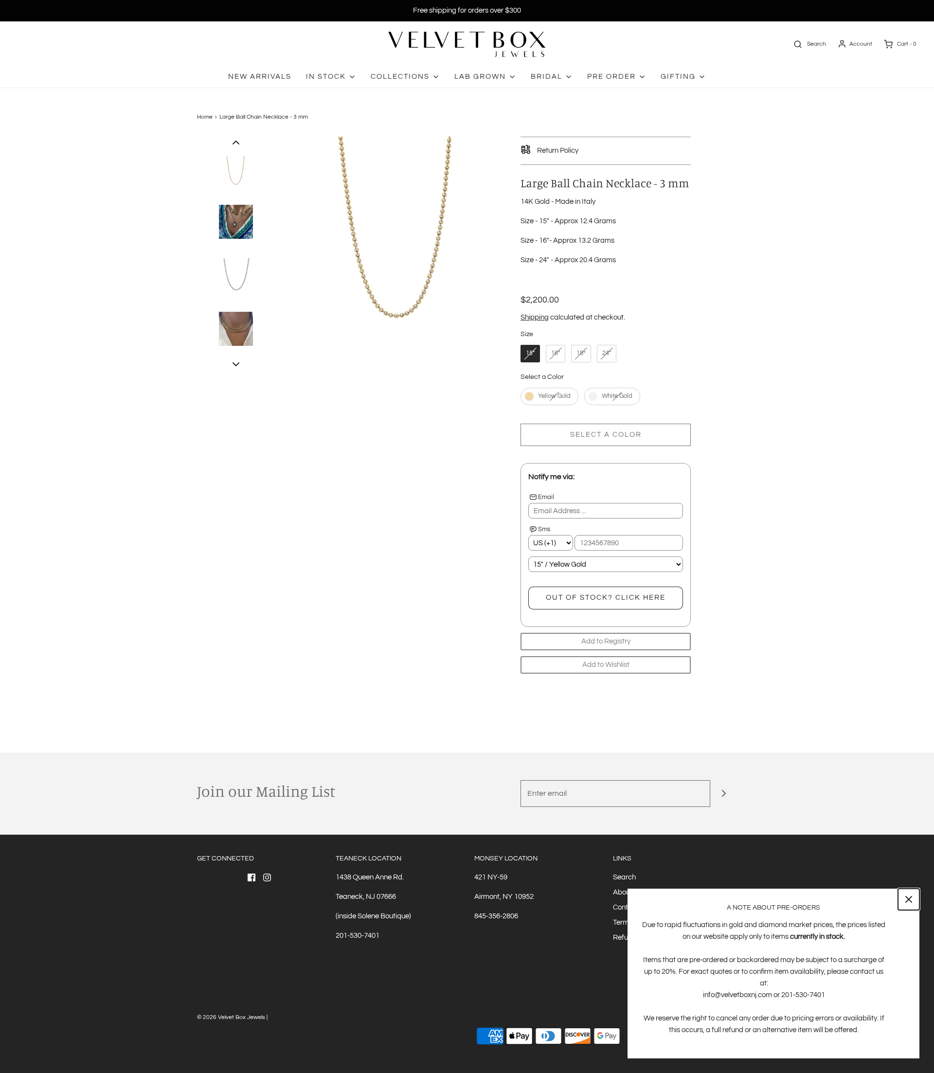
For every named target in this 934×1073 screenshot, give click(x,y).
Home (205, 117)
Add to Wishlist (605, 664)
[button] (236, 142)
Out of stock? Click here (605, 597)
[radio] (530, 353)
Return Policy (557, 150)
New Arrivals (259, 76)
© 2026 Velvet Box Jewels (231, 1017)
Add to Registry (605, 641)
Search (624, 877)
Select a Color (542, 377)
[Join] (723, 793)
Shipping (535, 317)
